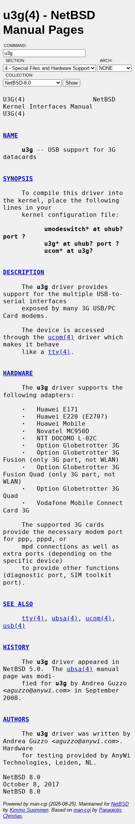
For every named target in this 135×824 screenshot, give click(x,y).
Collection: (19, 75)
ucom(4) (61, 337)
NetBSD (120, 804)
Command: (17, 45)
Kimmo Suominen (29, 810)
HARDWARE (18, 373)
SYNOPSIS (18, 178)
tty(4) (59, 351)
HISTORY (16, 647)
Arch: (109, 60)
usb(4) (14, 625)
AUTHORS (16, 719)
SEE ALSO (18, 604)
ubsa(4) (65, 618)
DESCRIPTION (23, 272)
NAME (10, 135)
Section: (17, 60)
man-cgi (82, 810)
